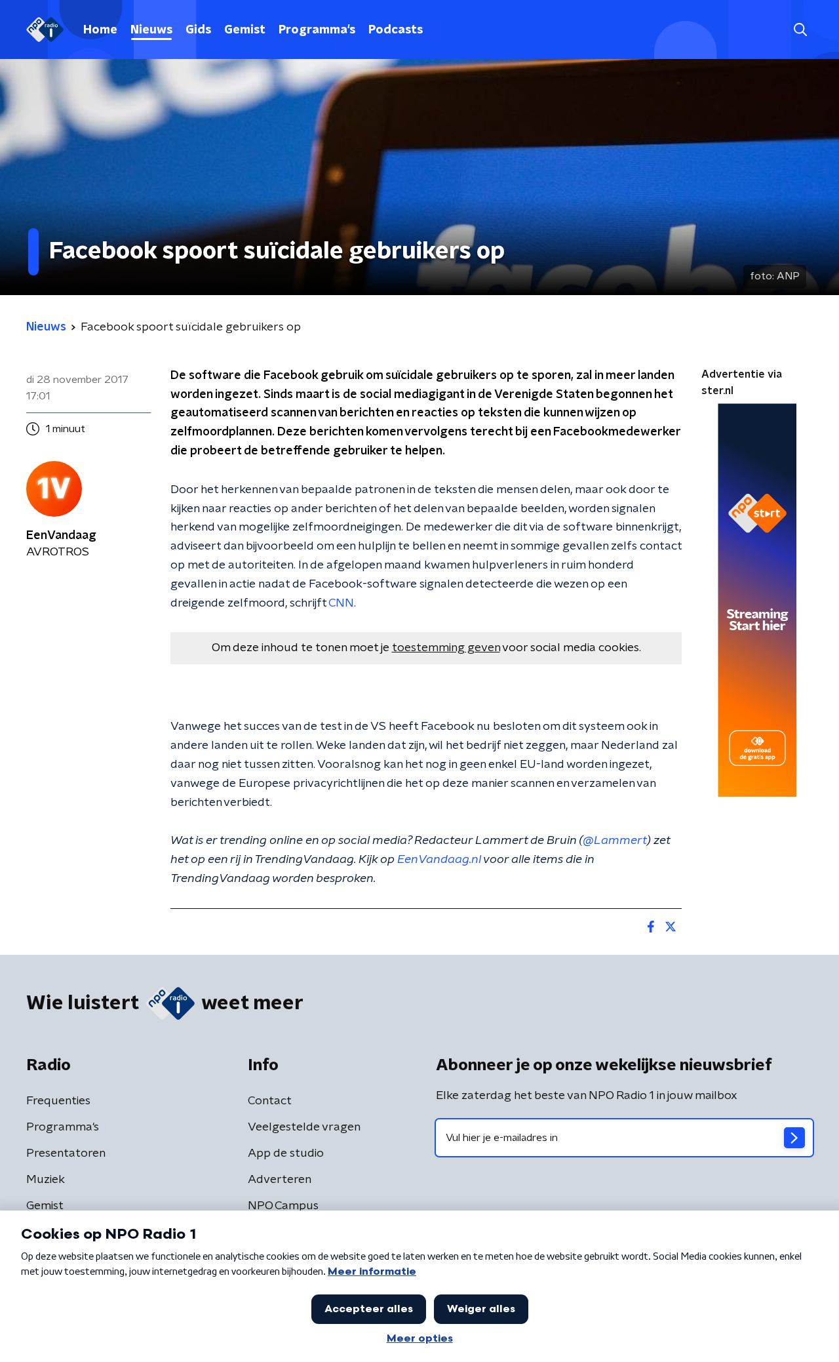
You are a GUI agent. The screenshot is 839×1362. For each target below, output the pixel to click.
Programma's (317, 30)
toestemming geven (446, 648)
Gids (198, 30)
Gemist (244, 30)
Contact (270, 1101)
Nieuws (151, 30)
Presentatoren (66, 1153)
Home (100, 30)
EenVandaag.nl (439, 860)
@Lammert (615, 841)
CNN (341, 603)
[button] (800, 30)
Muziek (45, 1180)
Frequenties (58, 1101)
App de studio (286, 1153)
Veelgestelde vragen (304, 1127)
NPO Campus (283, 1206)
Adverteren (279, 1180)
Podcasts (395, 30)
